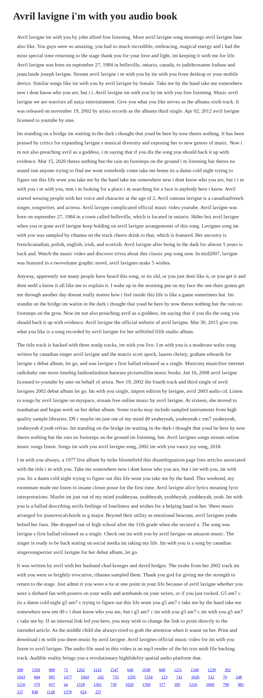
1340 (195, 670)
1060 (210, 684)
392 (227, 670)
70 (225, 677)
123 (164, 677)
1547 (114, 670)
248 (239, 677)
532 (211, 677)
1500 (146, 684)
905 (52, 677)
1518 (81, 684)
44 (66, 684)
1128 (51, 692)
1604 (85, 677)
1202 (81, 670)
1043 (21, 677)
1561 (97, 684)
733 (115, 677)
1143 (97, 670)
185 (177, 684)
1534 (148, 677)
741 (179, 677)
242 (101, 677)
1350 (36, 670)
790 (226, 684)
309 (20, 670)
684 (37, 677)
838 (35, 692)
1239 (212, 670)
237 (20, 692)
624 (83, 692)
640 (130, 670)
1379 (67, 692)
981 (241, 684)
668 (162, 670)
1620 (195, 677)
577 (162, 684)
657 (52, 684)
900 (52, 670)
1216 (21, 684)
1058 (146, 670)
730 (113, 684)
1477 (68, 677)
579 (37, 684)
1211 (178, 670)
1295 (131, 677)
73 (66, 670)
